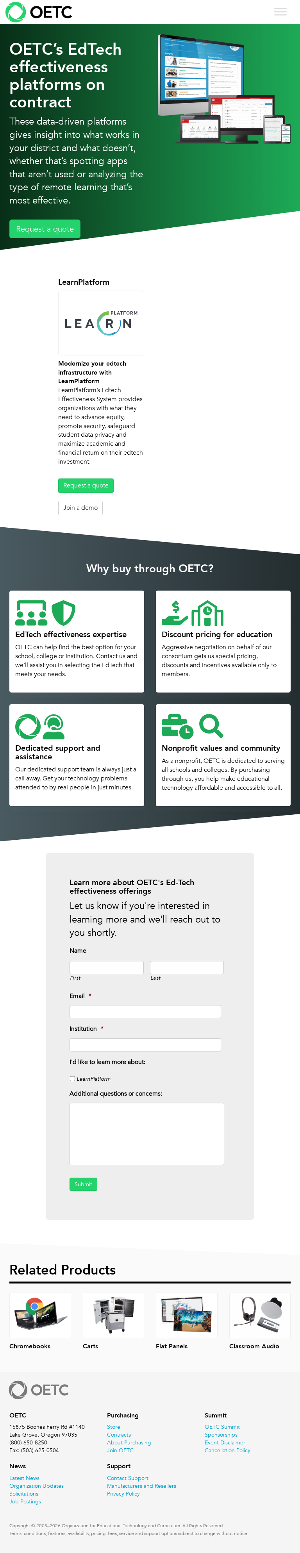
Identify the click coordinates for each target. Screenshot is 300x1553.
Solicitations (23, 1493)
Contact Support (127, 1478)
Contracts (119, 1434)
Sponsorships (221, 1434)
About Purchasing (129, 1442)
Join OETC (120, 1450)
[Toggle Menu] (280, 11)
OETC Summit (222, 1426)
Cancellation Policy (227, 1450)
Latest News (24, 1478)
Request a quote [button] (45, 229)
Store (113, 1426)
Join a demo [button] (80, 508)
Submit (83, 1184)
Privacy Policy (123, 1493)
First (75, 978)
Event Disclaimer (225, 1442)
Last (155, 978)
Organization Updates (36, 1485)
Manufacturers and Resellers (141, 1485)
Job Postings (25, 1501)
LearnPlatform (94, 1078)
